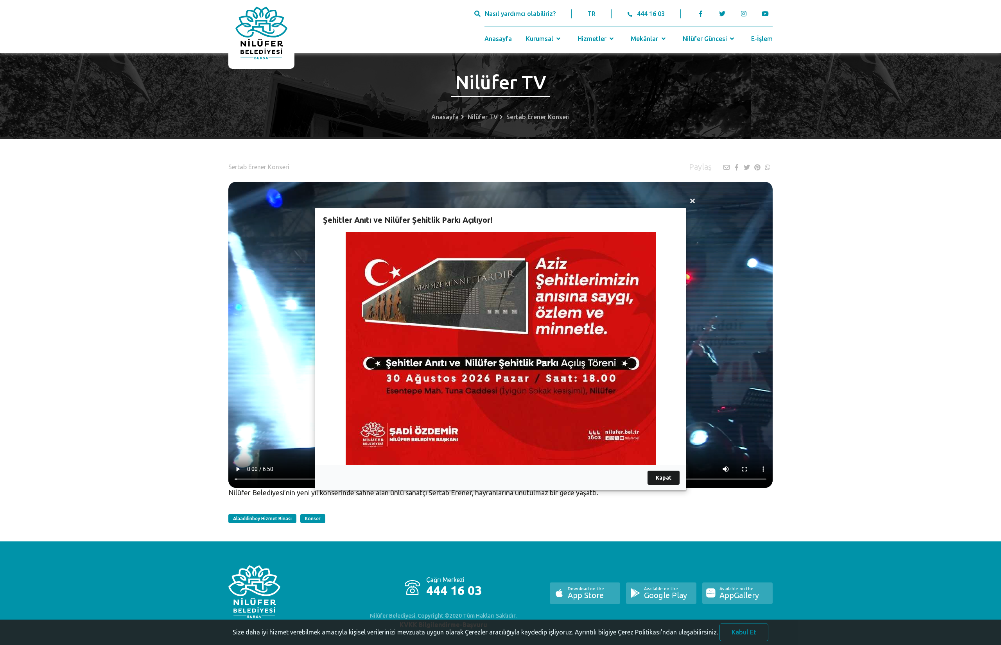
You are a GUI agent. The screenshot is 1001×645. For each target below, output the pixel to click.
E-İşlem (762, 38)
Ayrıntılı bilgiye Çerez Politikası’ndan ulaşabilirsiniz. (646, 632)
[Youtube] (767, 13)
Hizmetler (593, 38)
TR (591, 13)
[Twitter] (722, 13)
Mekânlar (645, 38)
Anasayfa (498, 38)
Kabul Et (744, 632)
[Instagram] (743, 13)
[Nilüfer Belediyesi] (261, 34)
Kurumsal (540, 38)
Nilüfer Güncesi (705, 38)
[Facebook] (701, 13)
